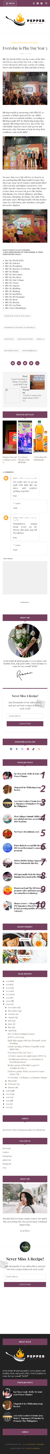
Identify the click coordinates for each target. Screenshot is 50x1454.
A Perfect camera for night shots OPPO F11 (27, 1056)
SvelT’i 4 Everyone (16, 1037)
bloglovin (7, 1163)
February (12, 1084)
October (12, 1014)
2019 (8, 1004)
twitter (6, 1152)
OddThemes (33, 1448)
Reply (15, 496)
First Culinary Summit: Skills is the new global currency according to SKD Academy (29, 819)
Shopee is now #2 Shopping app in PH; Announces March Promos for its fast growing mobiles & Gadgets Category (30, 907)
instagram (7, 1156)
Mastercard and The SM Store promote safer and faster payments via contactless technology (29, 890)
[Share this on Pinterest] (25, 363)
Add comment (8, 558)
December (13, 1007)
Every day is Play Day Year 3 (25, 43)
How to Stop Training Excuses (21, 1033)
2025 (8, 984)
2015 (7, 1100)
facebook (7, 1148)
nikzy (15, 478)
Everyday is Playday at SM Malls (19, 327)
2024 (8, 987)
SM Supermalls (29, 351)
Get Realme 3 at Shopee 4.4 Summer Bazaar (27, 1077)
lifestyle (9, 339)
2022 (8, 994)
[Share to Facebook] (13, 363)
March (11, 1080)
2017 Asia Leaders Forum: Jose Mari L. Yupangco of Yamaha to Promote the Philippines (30, 803)
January (11, 1087)
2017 (8, 1094)
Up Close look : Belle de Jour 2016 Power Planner (27, 1393)
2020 (8, 1001)
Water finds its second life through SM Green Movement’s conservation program (30, 848)
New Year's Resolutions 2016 (26, 832)
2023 (8, 991)
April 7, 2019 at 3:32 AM (28, 478)
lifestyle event (25, 339)
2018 (8, 1090)
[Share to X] (19, 363)
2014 (8, 1104)
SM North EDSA (11, 351)
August (11, 1017)
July (10, 1020)
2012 (8, 1107)
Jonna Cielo (18, 518)
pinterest (7, 1160)
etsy (5, 1167)
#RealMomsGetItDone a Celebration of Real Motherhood (25, 1060)
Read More (25, 1230)
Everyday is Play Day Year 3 (20, 1052)
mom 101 (41, 339)
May (10, 1027)
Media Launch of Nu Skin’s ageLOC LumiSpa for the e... (23, 1066)
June (10, 1024)
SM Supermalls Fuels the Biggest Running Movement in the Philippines (30, 875)
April (10, 1030)
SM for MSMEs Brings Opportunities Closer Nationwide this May (30, 861)
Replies (18, 503)
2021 (8, 997)
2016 (8, 1097)
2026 (8, 981)
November (13, 1010)
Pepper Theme (36, 1444)
